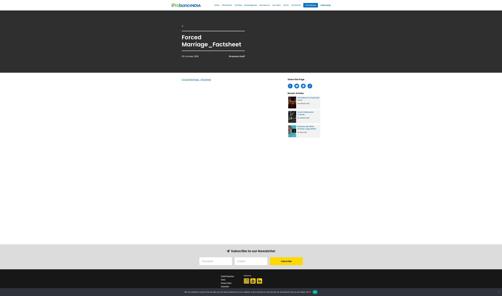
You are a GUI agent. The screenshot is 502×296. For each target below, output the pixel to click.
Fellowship (326, 5)
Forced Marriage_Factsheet (196, 79)
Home (217, 5)
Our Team (276, 5)
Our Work (238, 5)
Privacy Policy (226, 283)
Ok (315, 292)
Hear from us (264, 5)
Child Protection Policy (227, 278)
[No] (498, 292)
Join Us (286, 5)
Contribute (310, 5)
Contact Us (296, 5)
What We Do (227, 5)
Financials (225, 286)
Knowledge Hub (250, 5)
